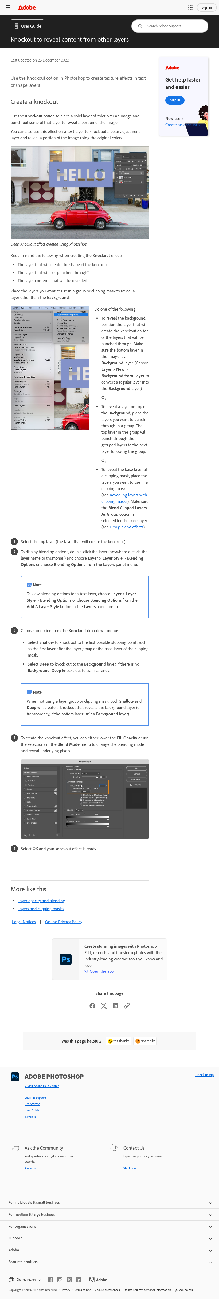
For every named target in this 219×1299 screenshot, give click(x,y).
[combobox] (169, 26)
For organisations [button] (22, 1226)
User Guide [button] (31, 26)
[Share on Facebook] (92, 1007)
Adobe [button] (14, 1250)
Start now (129, 1168)
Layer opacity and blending (41, 900)
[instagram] (59, 1279)
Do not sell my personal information (147, 1290)
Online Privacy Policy (63, 921)
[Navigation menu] (8, 7)
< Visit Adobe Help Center (42, 1086)
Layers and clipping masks (41, 908)
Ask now (30, 1168)
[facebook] (50, 1279)
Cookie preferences (107, 1290)
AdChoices (186, 1290)
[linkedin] (78, 1279)
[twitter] (69, 1279)
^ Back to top (204, 1075)
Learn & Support (35, 1098)
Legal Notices (24, 921)
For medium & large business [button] (32, 1214)
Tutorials (30, 1117)
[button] (190, 7)
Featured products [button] (23, 1262)
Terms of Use (82, 1290)
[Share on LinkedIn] (115, 1007)
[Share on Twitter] (104, 1007)
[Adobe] (27, 7)
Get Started (32, 1104)
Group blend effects (126, 527)
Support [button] (15, 1238)
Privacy (65, 1290)
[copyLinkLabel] (127, 1007)
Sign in (207, 7)
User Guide (32, 1110)
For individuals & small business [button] (34, 1202)
